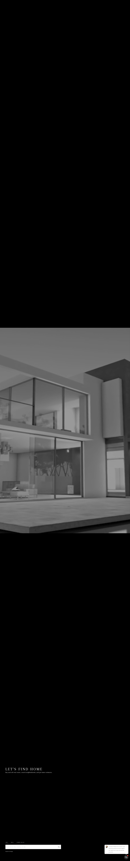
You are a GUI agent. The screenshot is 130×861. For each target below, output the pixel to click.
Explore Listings (9, 851)
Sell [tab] (12, 842)
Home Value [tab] (20, 842)
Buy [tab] (7, 842)
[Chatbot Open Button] (126, 857)
